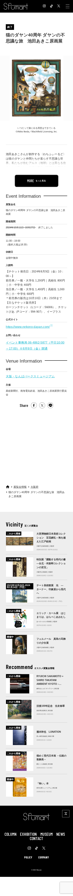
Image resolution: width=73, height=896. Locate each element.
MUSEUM (46, 834)
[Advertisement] (36, 445)
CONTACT (36, 838)
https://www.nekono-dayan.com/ (28, 326)
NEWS (60, 834)
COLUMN (10, 834)
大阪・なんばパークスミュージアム (30, 376)
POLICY (28, 857)
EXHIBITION (28, 834)
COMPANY (43, 857)
